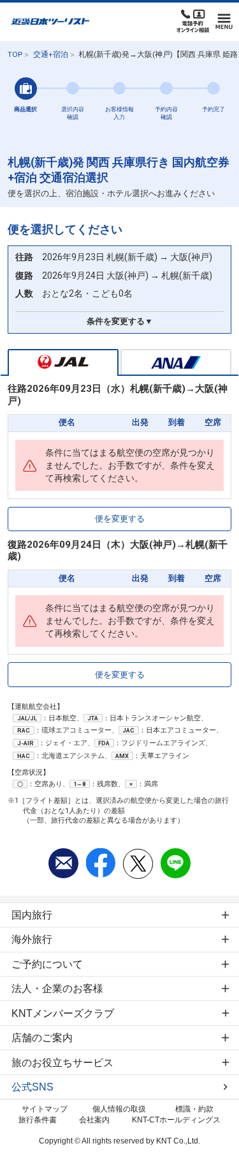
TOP (15, 54)
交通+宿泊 (50, 54)
